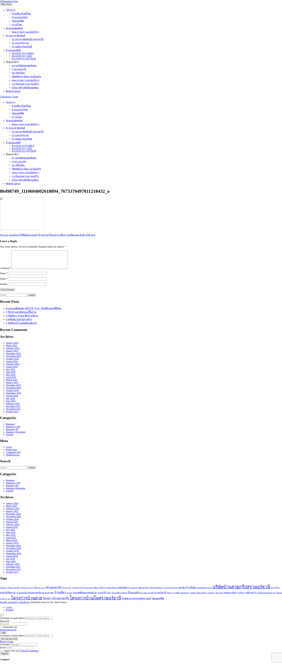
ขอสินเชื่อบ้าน (123, 587)
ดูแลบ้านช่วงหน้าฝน (170, 588)
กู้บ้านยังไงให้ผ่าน (111, 588)
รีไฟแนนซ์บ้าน (135, 592)
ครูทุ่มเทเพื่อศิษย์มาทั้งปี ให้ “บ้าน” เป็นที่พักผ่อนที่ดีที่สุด (33, 308)
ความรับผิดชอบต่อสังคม (24, 65)
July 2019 (10, 369)
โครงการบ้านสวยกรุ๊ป (56, 598)
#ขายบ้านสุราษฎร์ (27, 588)
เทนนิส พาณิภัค (229, 593)
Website (3, 284)
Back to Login (6, 641)
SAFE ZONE (88, 588)
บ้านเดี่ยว (60, 592)
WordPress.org (13, 455)
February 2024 (13, 364)
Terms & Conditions (29, 650)
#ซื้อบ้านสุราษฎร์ (39, 588)
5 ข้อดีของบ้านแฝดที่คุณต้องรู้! (21, 323)
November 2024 (13, 356)
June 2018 (10, 401)
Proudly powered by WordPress (15, 602)
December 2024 (13, 353)
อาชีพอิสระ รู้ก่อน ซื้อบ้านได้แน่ (22, 315)
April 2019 (11, 377)
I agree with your (21, 650)
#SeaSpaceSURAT (14, 588)
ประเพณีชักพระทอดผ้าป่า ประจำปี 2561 (92, 592)
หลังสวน (169, 593)
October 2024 (12, 358)
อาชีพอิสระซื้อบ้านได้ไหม (198, 593)
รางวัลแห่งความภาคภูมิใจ (25, 84)
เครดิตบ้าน (211, 593)
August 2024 (12, 361)
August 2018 (12, 395)
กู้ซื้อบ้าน (96, 588)
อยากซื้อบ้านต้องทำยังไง (181, 593)
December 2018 (13, 385)
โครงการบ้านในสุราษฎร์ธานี (95, 598)
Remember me (10, 627)
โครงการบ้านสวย (26, 598)
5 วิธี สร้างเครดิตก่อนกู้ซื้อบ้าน (21, 312)
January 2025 (12, 351)
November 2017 (13, 409)
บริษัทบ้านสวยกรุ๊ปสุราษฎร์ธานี (241, 586)
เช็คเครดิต (218, 593)
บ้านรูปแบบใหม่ (20, 17)
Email (3, 278)
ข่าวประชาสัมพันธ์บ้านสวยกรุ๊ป (28, 39)
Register (10, 610)
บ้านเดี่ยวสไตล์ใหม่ (21, 13)
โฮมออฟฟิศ (18, 21)
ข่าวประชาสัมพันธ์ (15, 35)
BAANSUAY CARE (22, 56)
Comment (5, 268)
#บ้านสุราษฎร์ (66, 588)
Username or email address (12, 618)
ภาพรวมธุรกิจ (19, 69)
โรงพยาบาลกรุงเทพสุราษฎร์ (136, 598)
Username (4, 644)
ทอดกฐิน (181, 587)
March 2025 (11, 345)
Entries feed (11, 449)
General (9, 434)
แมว (8, 599)
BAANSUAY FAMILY (23, 53)
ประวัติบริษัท (18, 73)
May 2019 (10, 374)
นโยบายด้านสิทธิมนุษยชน (25, 87)
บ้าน (273, 587)
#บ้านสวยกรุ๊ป (53, 587)
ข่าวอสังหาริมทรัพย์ (22, 46)
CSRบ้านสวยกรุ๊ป (77, 588)
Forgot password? (8, 629)
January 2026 (12, 343)
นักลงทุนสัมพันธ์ (14, 28)
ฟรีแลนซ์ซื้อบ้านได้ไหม (119, 593)
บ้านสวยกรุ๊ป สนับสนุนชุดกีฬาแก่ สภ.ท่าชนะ (35, 593)
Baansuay (10, 424)
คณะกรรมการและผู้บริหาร (25, 32)
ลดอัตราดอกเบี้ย (147, 593)
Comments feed (13, 452)
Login (3, 633)
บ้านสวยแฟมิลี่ (13, 50)
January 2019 (12, 382)
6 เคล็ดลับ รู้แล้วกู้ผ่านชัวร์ (19, 319)
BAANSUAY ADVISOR (24, 58)
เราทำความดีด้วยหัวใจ (247, 593)
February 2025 (13, 348)
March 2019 (11, 380)
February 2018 (13, 403)
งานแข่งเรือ (134, 588)
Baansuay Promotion (15, 432)
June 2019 (10, 372)
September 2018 (13, 393)
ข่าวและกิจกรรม (20, 43)
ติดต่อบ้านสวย (13, 91)
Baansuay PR (12, 429)
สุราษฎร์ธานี (160, 592)
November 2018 (13, 388)
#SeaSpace (3, 588)
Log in (9, 447)
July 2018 (10, 398)
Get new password (9, 639)
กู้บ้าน (102, 587)
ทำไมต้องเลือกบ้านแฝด (204, 588)
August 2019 (12, 366)
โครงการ (10, 10)
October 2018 (12, 390)
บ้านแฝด (69, 593)
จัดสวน (141, 587)
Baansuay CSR (13, 426)
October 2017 (12, 411)
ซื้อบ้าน (147, 588)
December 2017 (13, 406)
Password (4, 621)
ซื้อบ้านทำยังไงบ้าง (157, 588)
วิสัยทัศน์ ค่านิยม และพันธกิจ (26, 76)
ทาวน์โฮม (17, 24)
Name (3, 273)
